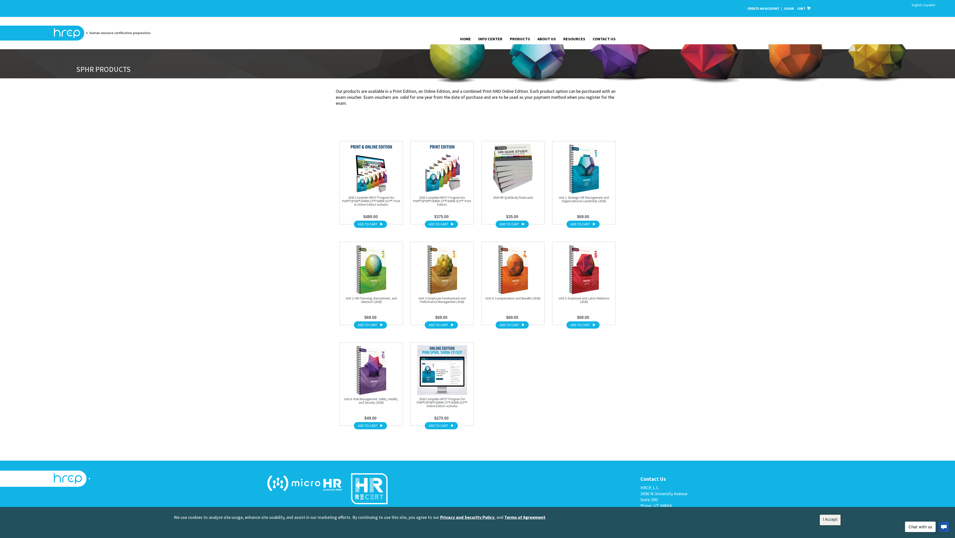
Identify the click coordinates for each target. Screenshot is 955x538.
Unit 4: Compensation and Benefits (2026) (512, 298)
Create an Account (763, 8)
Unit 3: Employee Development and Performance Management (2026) (442, 300)
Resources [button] (574, 38)
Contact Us (604, 38)
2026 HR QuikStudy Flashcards (513, 198)
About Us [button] (546, 38)
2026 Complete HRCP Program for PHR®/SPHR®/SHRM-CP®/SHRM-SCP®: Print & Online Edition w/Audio (371, 201)
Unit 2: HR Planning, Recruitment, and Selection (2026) (371, 300)
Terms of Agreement (524, 517)
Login (789, 8)
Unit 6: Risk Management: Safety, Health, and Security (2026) (371, 401)
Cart (802, 8)
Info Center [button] (490, 38)
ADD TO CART (367, 224)
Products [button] (520, 38)
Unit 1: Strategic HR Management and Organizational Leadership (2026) (584, 199)
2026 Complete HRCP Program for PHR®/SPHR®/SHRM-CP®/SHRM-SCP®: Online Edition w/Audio (442, 402)
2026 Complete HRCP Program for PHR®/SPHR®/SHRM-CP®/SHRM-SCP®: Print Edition (442, 201)
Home (465, 38)
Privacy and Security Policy (467, 517)
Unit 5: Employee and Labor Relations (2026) (584, 300)
